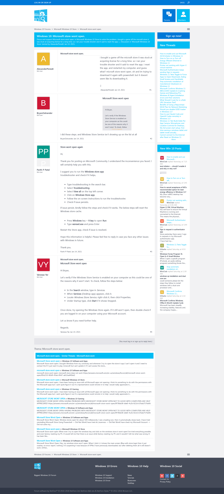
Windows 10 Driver (102, 480)
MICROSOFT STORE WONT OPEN (51, 398)
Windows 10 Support (103, 475)
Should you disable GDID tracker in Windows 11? (173, 110)
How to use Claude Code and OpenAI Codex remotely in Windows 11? (171, 116)
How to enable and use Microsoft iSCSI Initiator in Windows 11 (173, 54)
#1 (150, 90)
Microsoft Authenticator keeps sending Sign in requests (172, 71)
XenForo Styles (103, 491)
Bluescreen (132, 480)
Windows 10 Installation (104, 478)
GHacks (163, 249)
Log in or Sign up (42, 2)
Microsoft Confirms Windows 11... (174, 292)
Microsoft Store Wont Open (48, 417)
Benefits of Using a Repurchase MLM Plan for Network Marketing (173, 105)
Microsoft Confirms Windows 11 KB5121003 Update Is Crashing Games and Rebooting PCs (173, 90)
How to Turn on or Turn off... (176, 179)
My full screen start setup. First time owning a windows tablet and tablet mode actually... (173, 130)
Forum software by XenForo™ (57, 491)
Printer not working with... (177, 200)
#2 (151, 138)
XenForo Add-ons (87, 491)
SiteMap (131, 483)
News (130, 475)
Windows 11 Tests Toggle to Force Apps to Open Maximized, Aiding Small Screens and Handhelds (173, 76)
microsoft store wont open (48, 370)
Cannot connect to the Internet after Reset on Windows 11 (172, 136)
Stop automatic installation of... (173, 267)
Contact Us (164, 479)
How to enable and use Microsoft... (176, 158)
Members (182, 20)
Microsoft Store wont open (48, 361)
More (174, 139)
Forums (167, 20)
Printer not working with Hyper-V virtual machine (173, 66)
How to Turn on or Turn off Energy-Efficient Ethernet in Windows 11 (170, 60)
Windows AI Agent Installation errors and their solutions (172, 96)
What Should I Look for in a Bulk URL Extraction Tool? (173, 101)
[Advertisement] (79, 72)
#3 (151, 251)
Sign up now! (173, 35)
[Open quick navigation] (188, 29)
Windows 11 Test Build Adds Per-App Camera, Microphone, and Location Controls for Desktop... (173, 123)
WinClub (163, 161)
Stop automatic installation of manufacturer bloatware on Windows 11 (171, 83)
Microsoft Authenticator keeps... (176, 221)
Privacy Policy (165, 481)
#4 (151, 332)
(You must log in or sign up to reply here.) (135, 341)
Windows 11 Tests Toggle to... (176, 245)
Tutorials (131, 478)
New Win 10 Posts (170, 148)
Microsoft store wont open (48, 379)
